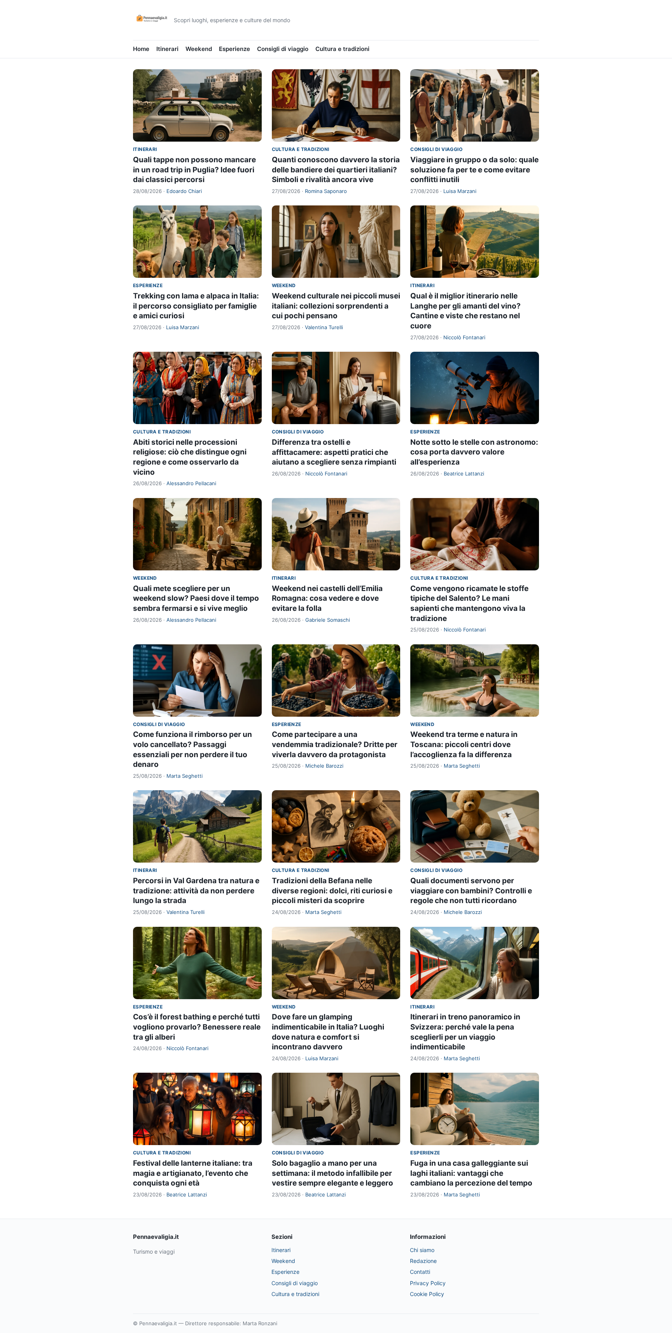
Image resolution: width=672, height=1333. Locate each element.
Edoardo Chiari (184, 191)
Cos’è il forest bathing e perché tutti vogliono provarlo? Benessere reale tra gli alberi (197, 1026)
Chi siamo (422, 1250)
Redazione (423, 1261)
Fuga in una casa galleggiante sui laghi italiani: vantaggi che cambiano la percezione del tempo (471, 1173)
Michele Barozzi (324, 766)
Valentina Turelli (324, 327)
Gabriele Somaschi (327, 620)
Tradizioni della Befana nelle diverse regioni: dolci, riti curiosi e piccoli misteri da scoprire (332, 890)
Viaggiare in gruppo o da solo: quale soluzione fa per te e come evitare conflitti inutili (474, 169)
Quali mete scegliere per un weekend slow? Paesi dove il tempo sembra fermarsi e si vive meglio (196, 598)
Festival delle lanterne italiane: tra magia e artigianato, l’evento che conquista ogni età (192, 1173)
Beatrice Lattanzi (464, 473)
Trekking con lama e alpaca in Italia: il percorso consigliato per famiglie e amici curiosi (196, 305)
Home (141, 49)
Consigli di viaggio (282, 49)
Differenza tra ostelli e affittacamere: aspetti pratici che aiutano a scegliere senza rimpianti (334, 452)
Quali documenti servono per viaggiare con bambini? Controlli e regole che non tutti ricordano (471, 890)
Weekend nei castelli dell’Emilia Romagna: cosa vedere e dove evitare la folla (327, 598)
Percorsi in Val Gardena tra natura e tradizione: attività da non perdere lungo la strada (196, 890)
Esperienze (234, 49)
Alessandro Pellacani (191, 483)
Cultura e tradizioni (342, 49)
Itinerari (167, 49)
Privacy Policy (428, 1283)
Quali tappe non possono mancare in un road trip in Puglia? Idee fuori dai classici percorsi (194, 169)
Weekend (199, 49)
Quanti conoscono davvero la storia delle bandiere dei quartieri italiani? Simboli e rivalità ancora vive (336, 169)
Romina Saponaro (326, 191)
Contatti (420, 1271)
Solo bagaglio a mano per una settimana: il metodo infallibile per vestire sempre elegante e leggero (332, 1173)
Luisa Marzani (459, 191)
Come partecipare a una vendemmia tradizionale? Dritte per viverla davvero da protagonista (334, 744)
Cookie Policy (427, 1294)
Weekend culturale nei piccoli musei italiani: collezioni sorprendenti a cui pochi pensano (336, 305)
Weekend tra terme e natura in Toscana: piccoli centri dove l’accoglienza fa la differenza (464, 744)
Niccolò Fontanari (464, 337)
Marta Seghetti (184, 776)
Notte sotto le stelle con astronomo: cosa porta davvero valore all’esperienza (474, 452)
